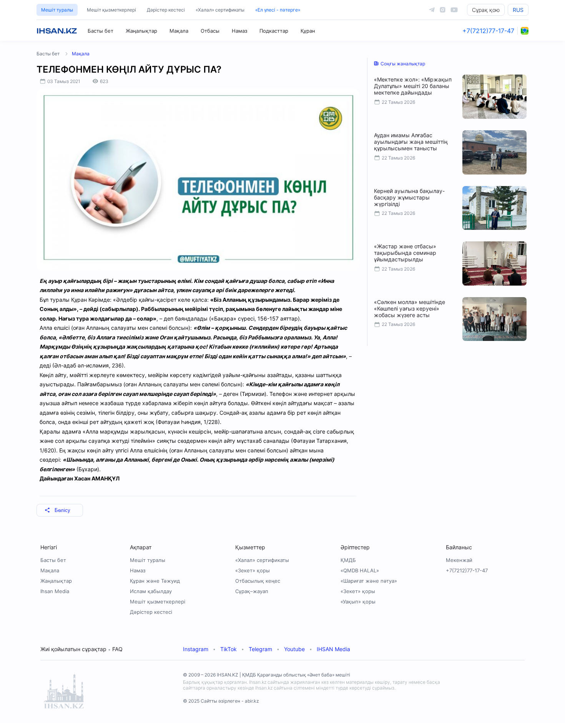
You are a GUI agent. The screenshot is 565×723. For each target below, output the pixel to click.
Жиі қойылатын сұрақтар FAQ (81, 649)
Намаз (239, 31)
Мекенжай (459, 560)
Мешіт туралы (57, 10)
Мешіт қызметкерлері (111, 10)
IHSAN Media (333, 649)
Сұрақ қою (486, 10)
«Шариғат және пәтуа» (369, 581)
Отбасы (210, 31)
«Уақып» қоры (358, 601)
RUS (518, 10)
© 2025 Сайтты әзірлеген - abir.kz (221, 701)
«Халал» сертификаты (220, 10)
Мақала (179, 31)
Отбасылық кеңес (257, 581)
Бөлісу (62, 510)
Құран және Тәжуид (155, 581)
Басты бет (100, 31)
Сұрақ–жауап (251, 591)
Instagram (195, 649)
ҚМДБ (348, 560)
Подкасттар (273, 31)
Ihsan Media (54, 591)
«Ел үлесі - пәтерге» (277, 10)
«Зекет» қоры (252, 570)
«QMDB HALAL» (360, 570)
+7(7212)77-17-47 (488, 31)
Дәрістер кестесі (166, 10)
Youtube (294, 649)
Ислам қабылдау (151, 591)
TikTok (228, 649)
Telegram (260, 649)
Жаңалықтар (141, 31)
